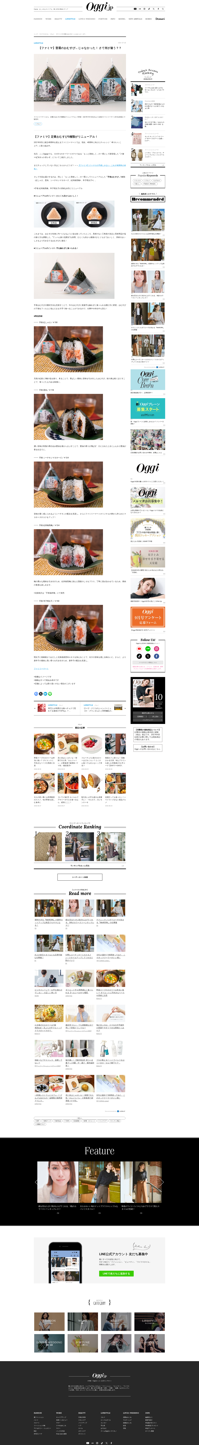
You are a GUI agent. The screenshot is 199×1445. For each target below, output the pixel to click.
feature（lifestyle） (150, 184)
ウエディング (127, 1420)
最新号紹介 (148, 1420)
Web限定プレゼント (151, 1425)
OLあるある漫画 (61, 1434)
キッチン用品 (115, 1121)
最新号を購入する (148, 713)
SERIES (148, 19)
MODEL (122, 19)
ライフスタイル (44, 34)
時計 (35, 1431)
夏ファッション (39, 1417)
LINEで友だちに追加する (116, 1273)
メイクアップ (82, 1423)
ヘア (79, 1425)
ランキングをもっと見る (79, 866)
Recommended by (111, 1111)
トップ (36, 34)
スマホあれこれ (61, 1425)
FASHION (38, 19)
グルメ (52, 34)
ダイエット (82, 1434)
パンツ (36, 1420)
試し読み (155, 716)
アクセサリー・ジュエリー (42, 1428)
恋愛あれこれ (127, 1417)
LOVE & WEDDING (87, 19)
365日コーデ (38, 1434)
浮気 (124, 1428)
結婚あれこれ (127, 1423)
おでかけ (157, 180)
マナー (58, 1428)
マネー (58, 1423)
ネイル (80, 1428)
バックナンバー (148, 720)
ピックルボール (106, 1420)
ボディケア (82, 1431)
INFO (113, 19)
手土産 (103, 1425)
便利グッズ (47, 1121)
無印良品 (58, 1121)
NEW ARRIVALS (135, 19)
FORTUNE (102, 19)
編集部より (148, 1417)
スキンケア (82, 1420)
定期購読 (140, 716)
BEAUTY (58, 19)
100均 (67, 1121)
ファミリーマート (41, 669)
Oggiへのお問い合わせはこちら (147, 749)
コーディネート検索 (80, 877)
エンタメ (138, 180)
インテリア (103, 1121)
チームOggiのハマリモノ (109, 1431)
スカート (37, 1423)
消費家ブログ (41, 1124)
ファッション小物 (39, 1425)
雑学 (38, 1121)
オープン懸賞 (149, 1431)
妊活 (124, 1425)
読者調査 (76, 1121)
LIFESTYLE (70, 19)
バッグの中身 (60, 1431)
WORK (48, 19)
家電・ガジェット (89, 1121)
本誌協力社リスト (151, 1423)
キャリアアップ (61, 1417)
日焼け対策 (82, 1417)
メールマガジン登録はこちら (148, 662)
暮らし (80, 1118)
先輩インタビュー (62, 1420)
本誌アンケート (150, 1428)
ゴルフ (103, 1417)
